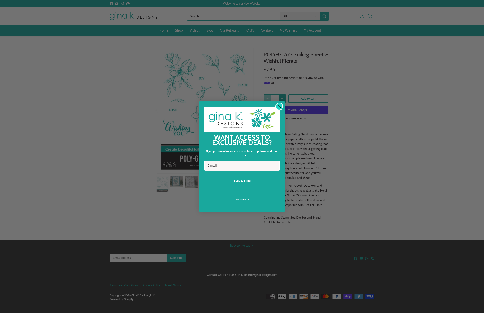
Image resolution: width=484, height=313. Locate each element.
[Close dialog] (279, 106)
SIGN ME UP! (242, 181)
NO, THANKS (242, 199)
